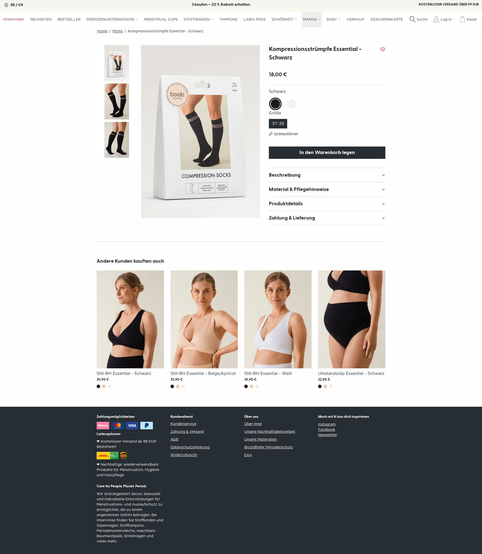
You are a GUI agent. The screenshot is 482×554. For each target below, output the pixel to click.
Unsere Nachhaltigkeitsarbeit (269, 432)
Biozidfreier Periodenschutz (268, 447)
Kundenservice (183, 424)
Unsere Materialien (260, 439)
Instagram (327, 424)
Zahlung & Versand (187, 432)
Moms (117, 31)
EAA (248, 455)
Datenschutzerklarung (190, 447)
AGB (174, 439)
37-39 (278, 123)
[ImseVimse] (13, 19)
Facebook (326, 430)
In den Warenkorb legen (327, 152)
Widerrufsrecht (183, 455)
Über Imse (253, 424)
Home (102, 31)
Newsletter (327, 435)
